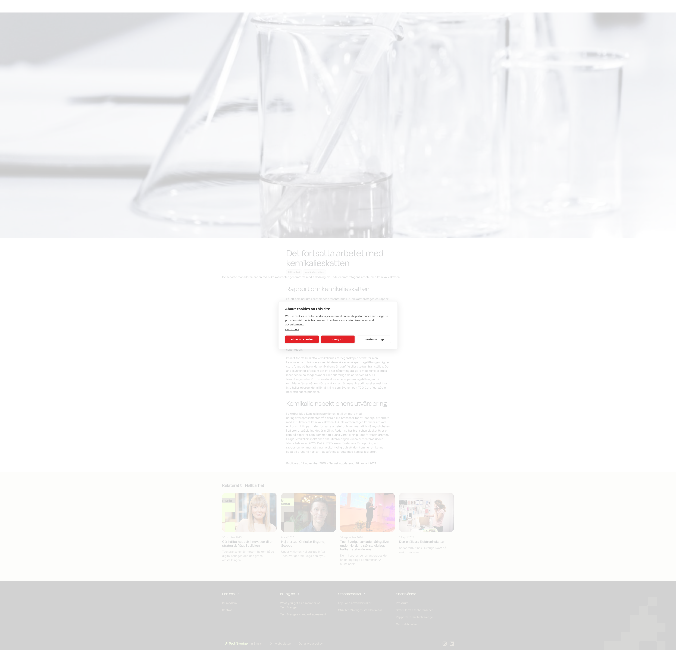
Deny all (337, 339)
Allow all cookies (302, 339)
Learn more (292, 329)
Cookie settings (374, 339)
